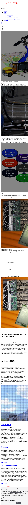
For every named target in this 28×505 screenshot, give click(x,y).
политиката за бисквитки (16, 491)
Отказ (18, 502)
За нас (5, 12)
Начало (5, 11)
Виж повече (4, 444)
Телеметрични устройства (13, 19)
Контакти (6, 20)
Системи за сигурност (12, 17)
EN (1, 23)
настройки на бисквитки (8, 502)
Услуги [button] (5, 13)
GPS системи (10, 15)
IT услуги (9, 16)
